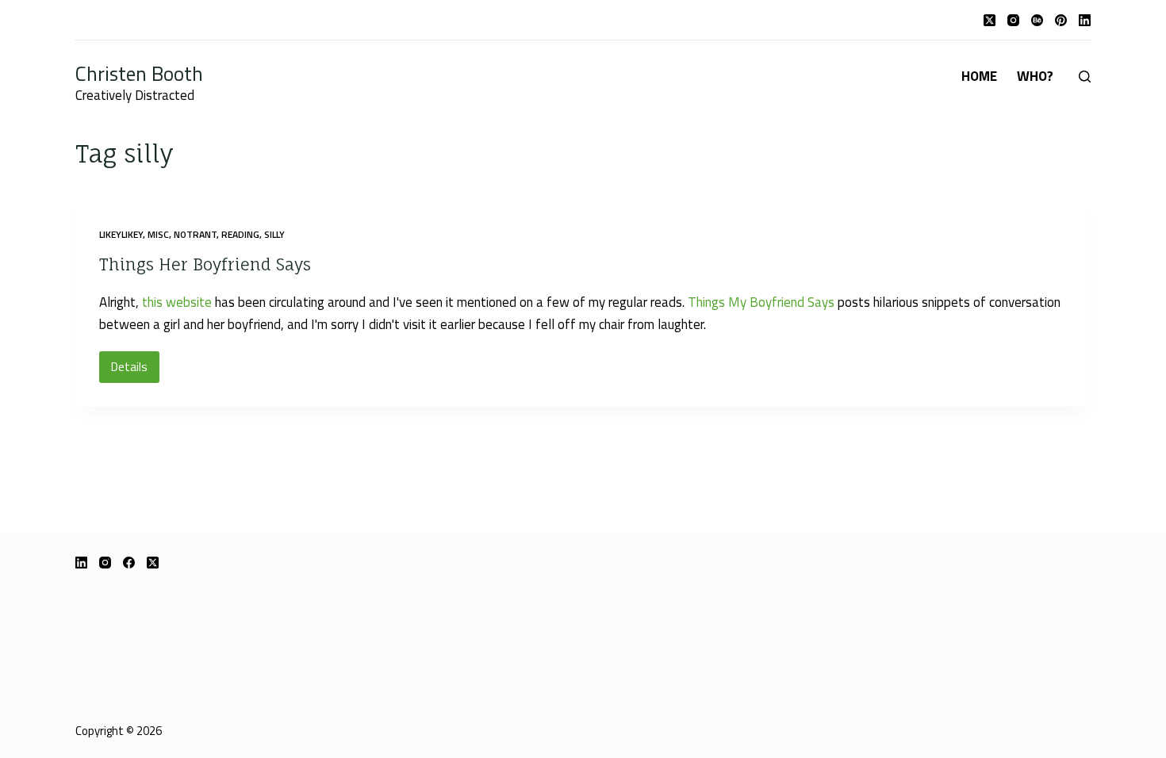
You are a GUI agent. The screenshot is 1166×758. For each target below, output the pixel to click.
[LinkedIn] (1085, 20)
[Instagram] (1013, 20)
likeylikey (121, 234)
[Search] (1085, 76)
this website (177, 302)
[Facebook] (129, 562)
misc (158, 234)
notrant (195, 234)
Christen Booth (139, 73)
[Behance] (1037, 20)
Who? (1035, 76)
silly (274, 234)
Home (979, 76)
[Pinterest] (1061, 20)
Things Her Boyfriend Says (205, 264)
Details (135, 370)
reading (240, 234)
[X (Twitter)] (989, 20)
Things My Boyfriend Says (761, 302)
